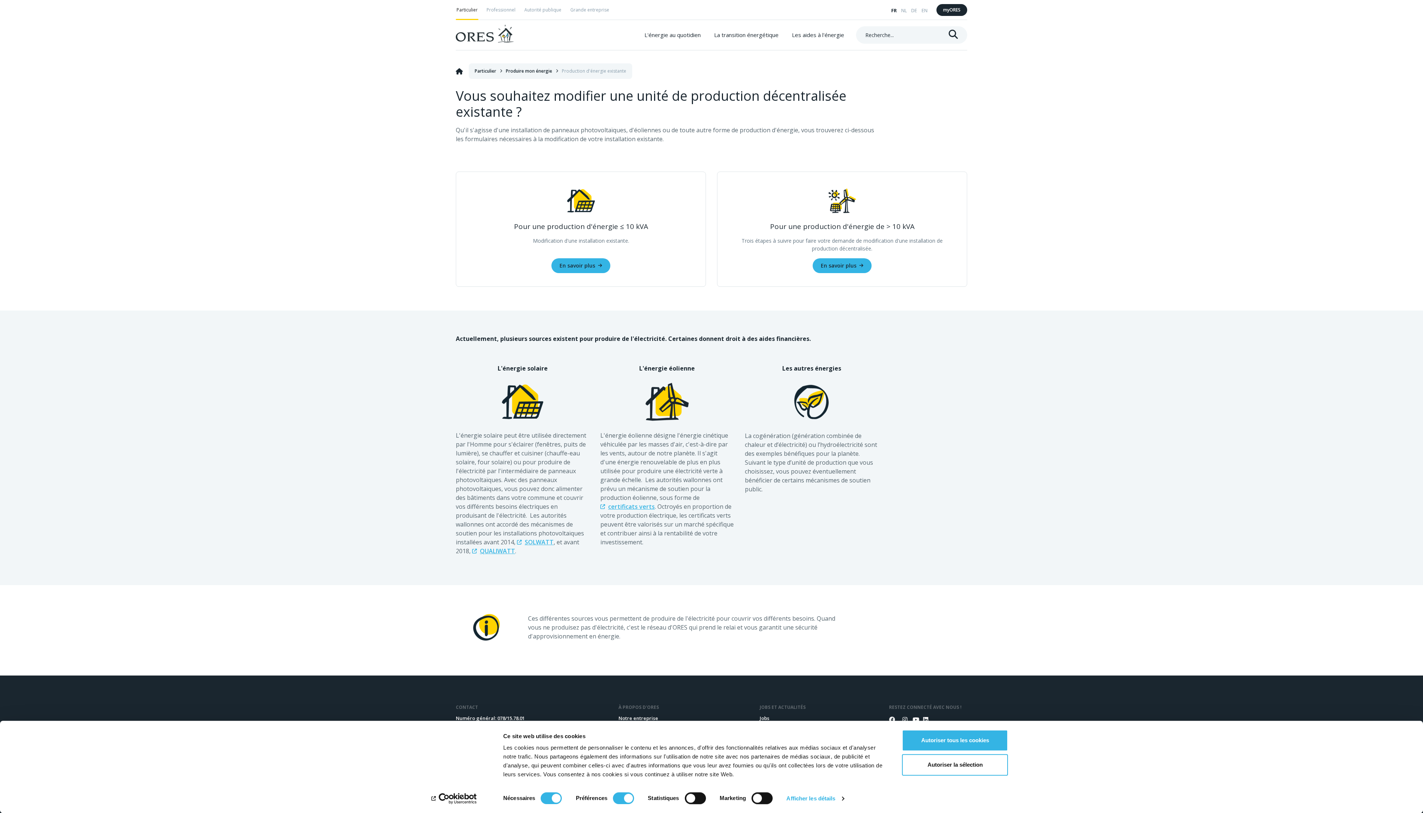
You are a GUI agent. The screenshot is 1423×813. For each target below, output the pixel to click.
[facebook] (892, 720)
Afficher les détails (810, 798)
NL (904, 10)
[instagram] (902, 720)
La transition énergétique (746, 35)
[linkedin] (923, 720)
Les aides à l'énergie (818, 35)
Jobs (764, 718)
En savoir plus (577, 265)
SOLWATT (539, 542)
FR (894, 10)
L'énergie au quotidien (672, 35)
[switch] (623, 798)
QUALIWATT (497, 551)
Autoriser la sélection (955, 764)
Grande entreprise (589, 10)
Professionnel (501, 10)
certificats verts (631, 506)
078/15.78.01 (511, 718)
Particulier (467, 10)
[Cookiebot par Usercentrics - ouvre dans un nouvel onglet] (454, 798)
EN (925, 10)
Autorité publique (542, 10)
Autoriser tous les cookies (955, 740)
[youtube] (913, 720)
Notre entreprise (638, 718)
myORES (952, 10)
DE (914, 10)
